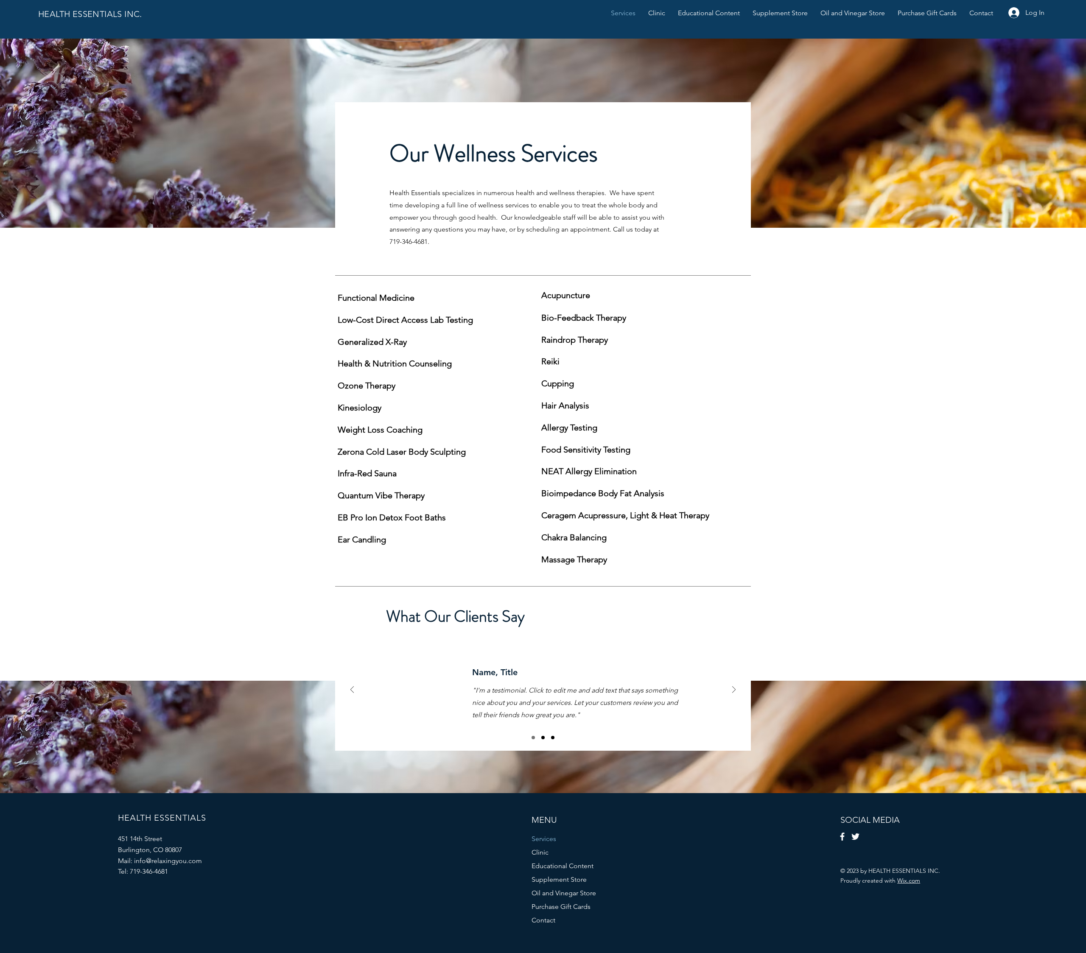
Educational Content (562, 866)
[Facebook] (842, 836)
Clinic (540, 852)
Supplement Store (559, 879)
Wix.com (908, 880)
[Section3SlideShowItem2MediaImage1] (543, 737)
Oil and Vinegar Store (564, 893)
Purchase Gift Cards (561, 907)
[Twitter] (855, 836)
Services (544, 839)
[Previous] (352, 690)
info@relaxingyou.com (168, 861)
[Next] (734, 690)
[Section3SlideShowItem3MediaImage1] (552, 737)
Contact (543, 920)
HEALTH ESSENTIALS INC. (90, 14)
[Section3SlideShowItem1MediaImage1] (533, 737)
